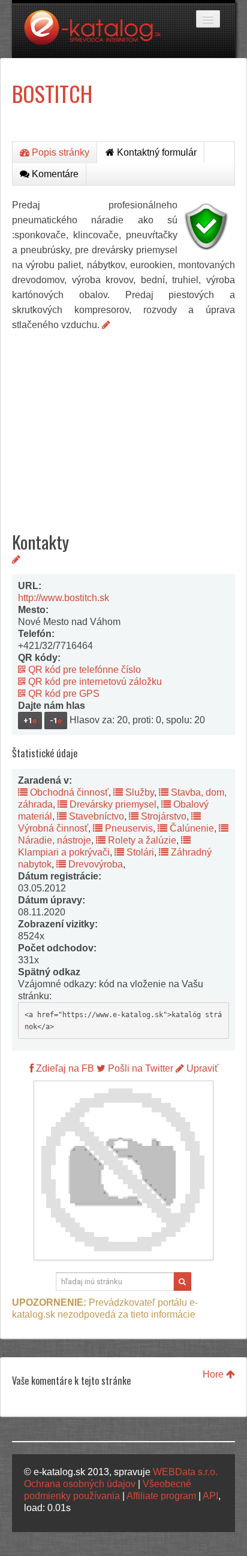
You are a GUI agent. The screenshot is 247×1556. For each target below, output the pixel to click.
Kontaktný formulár (156, 152)
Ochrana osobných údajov (79, 1484)
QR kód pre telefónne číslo (83, 670)
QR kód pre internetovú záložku (94, 682)
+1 (30, 720)
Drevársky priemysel (111, 804)
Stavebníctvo (95, 816)
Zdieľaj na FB (64, 1068)
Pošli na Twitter (139, 1068)
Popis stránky (59, 152)
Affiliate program (161, 1496)
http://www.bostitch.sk (63, 598)
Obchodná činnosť (68, 792)
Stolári (139, 852)
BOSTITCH (52, 93)
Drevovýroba (94, 864)
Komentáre (54, 174)
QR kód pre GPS (63, 693)
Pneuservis (128, 828)
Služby (138, 792)
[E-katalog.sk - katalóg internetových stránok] (98, 34)
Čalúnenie (190, 828)
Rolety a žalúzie (141, 840)
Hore (214, 1374)
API (210, 1496)
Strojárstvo (162, 816)
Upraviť (201, 1068)
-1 (56, 720)
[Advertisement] (123, 422)
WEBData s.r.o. (185, 1472)
